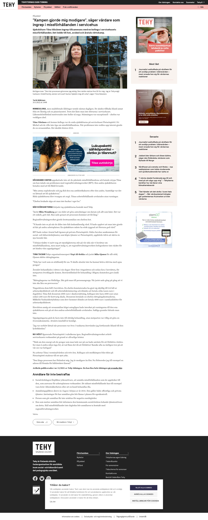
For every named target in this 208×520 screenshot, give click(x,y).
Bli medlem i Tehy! (64, 422)
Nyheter (37, 7)
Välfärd (57, 7)
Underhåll (142, 516)
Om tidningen (164, 2)
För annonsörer (112, 465)
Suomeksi (190, 2)
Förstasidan (26, 7)
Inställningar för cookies (144, 501)
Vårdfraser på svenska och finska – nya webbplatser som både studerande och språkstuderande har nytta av (156, 169)
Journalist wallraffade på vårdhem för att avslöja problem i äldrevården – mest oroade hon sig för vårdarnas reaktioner (155, 73)
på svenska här (115, 368)
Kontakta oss (178, 2)
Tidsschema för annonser (116, 469)
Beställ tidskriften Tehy (115, 477)
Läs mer (52, 501)
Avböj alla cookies (143, 494)
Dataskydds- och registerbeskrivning (98, 516)
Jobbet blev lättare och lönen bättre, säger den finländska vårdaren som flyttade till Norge (155, 158)
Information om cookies (71, 516)
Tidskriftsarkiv (111, 461)
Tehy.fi (199, 2)
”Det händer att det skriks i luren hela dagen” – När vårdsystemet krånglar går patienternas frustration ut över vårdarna (155, 195)
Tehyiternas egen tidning (116, 457)
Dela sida (40, 422)
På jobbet (48, 7)
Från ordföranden (70, 7)
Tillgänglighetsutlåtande (125, 516)
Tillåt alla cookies (143, 488)
